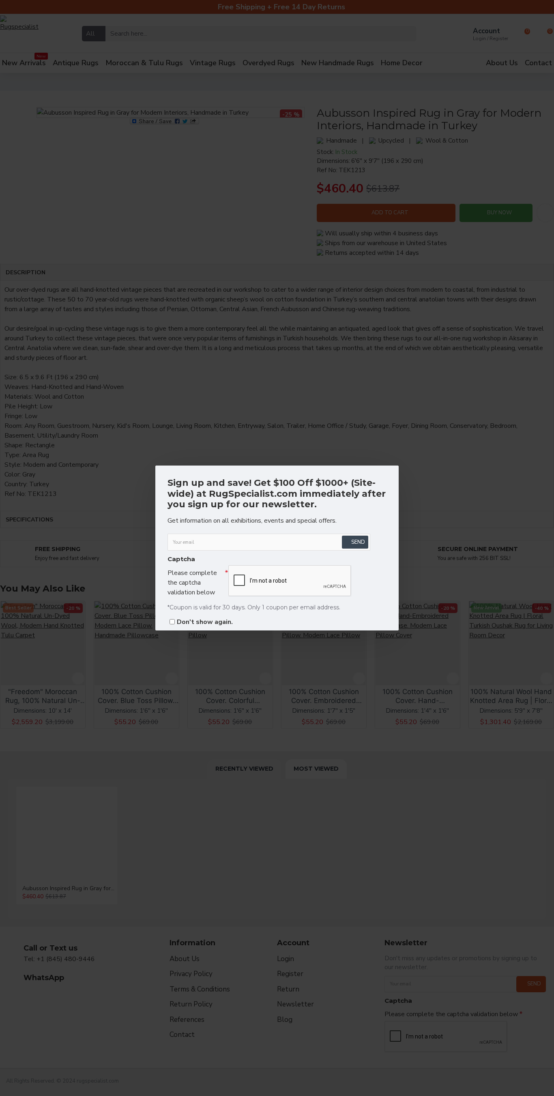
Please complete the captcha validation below (192, 582)
